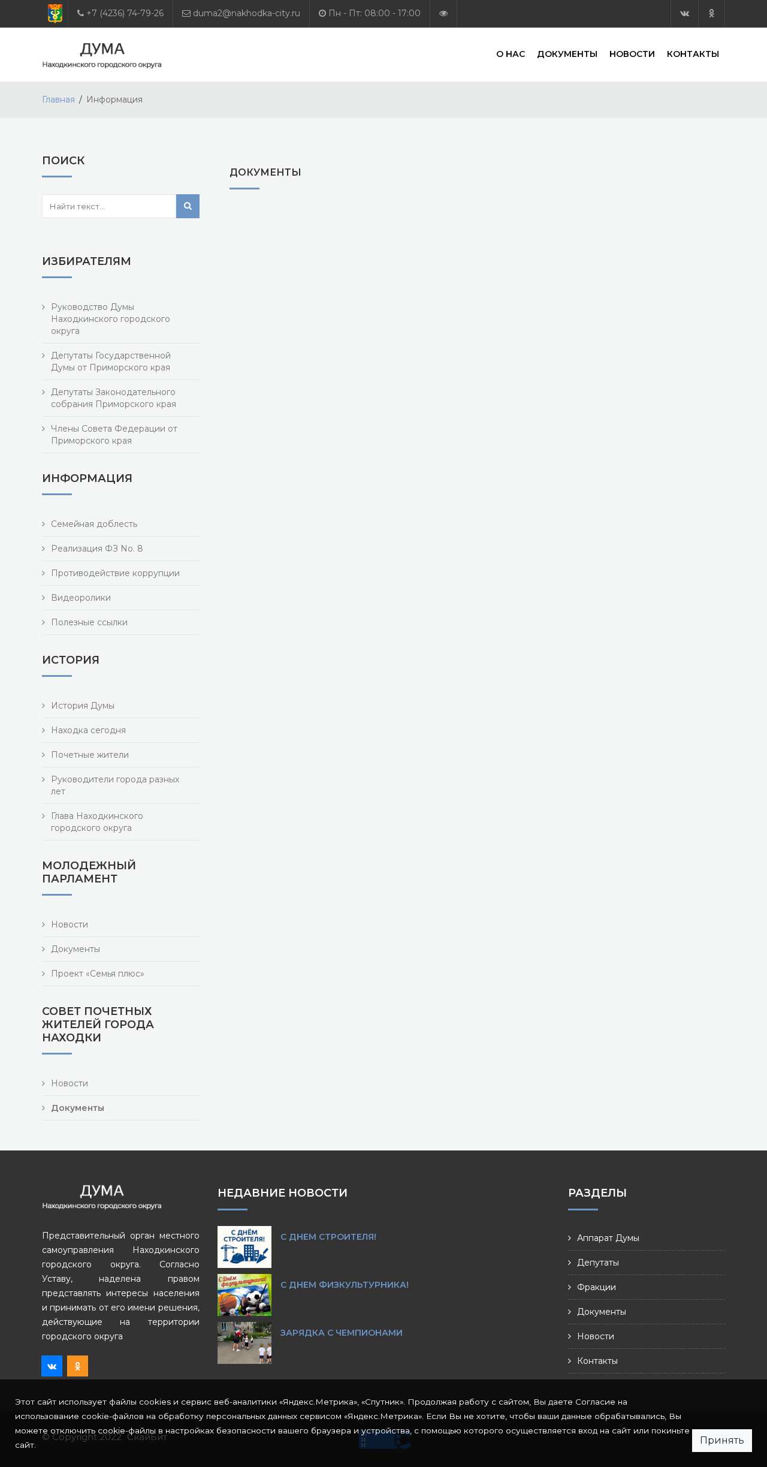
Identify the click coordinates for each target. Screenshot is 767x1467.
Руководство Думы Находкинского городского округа (110, 319)
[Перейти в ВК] (685, 13)
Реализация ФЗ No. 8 (97, 548)
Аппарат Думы (608, 1238)
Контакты (693, 54)
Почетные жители (90, 754)
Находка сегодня (88, 730)
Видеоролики (81, 597)
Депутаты (598, 1262)
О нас (510, 54)
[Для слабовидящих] (443, 13)
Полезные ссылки (89, 622)
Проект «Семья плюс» (97, 973)
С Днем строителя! (328, 1236)
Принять (722, 1440)
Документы (567, 54)
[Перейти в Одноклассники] (711, 13)
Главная (58, 99)
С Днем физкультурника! (344, 1284)
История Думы (82, 705)
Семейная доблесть (94, 524)
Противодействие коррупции (115, 573)
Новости (632, 54)
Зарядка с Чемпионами (341, 1332)
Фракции (596, 1287)
